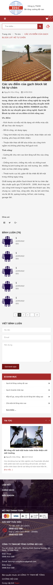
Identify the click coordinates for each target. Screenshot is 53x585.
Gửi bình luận (10, 367)
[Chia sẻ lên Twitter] (9, 222)
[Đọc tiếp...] (8, 470)
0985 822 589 (16, 528)
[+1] (15, 222)
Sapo (17, 583)
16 (37, 315)
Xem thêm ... (11, 410)
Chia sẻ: (6, 217)
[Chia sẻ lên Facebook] (4, 222)
